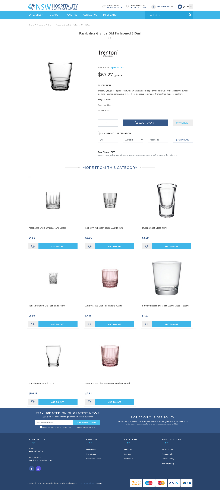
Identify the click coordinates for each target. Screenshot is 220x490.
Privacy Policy (89, 427)
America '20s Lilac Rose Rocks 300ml (103, 306)
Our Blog (128, 454)
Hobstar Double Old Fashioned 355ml (46, 306)
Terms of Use (167, 449)
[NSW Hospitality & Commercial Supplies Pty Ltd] (53, 6)
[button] (163, 7)
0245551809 (114, 7)
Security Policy (168, 463)
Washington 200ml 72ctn (41, 384)
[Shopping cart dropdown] (191, 6)
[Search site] (190, 15)
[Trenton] (108, 53)
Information (110, 15)
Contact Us (139, 7)
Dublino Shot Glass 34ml (154, 228)
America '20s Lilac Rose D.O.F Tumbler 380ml (107, 384)
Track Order (91, 454)
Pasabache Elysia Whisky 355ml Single (47, 228)
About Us (72, 15)
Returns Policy (168, 458)
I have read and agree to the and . (68, 427)
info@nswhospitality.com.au (41, 460)
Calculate (184, 140)
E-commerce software (90, 483)
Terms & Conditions (73, 427)
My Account (91, 449)
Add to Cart (147, 123)
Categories (35, 15)
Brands (54, 15)
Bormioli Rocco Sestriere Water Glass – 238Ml (165, 306)
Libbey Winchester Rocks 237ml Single (104, 228)
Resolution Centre (93, 458)
